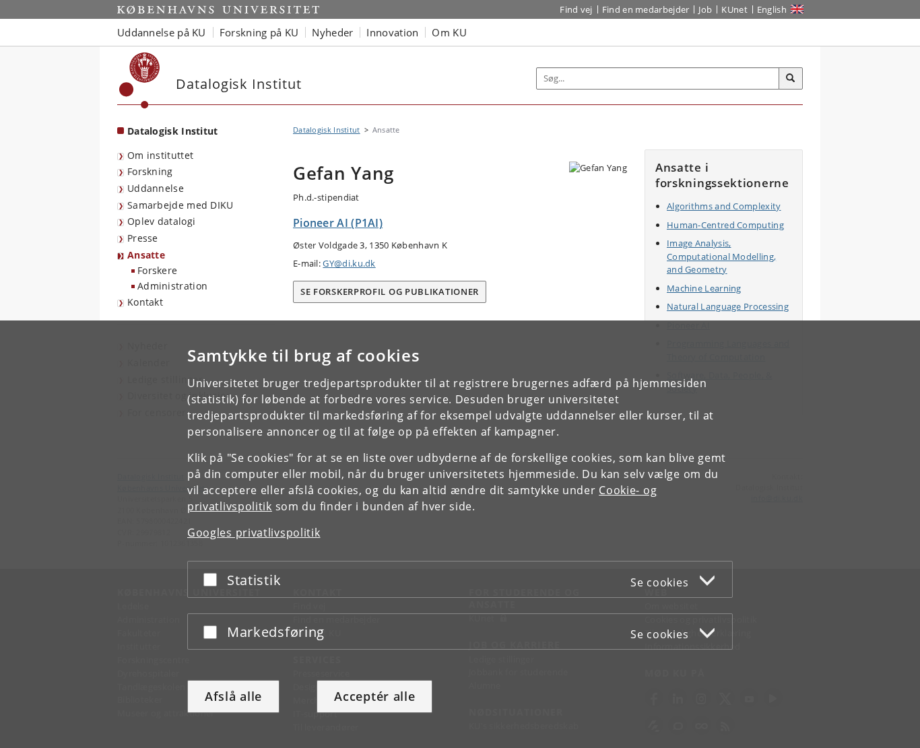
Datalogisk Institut (172, 131)
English (772, 9)
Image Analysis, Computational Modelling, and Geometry (721, 256)
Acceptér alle (374, 696)
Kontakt (145, 302)
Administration (172, 285)
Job (705, 9)
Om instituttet (160, 155)
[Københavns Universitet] (139, 80)
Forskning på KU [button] (259, 32)
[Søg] (791, 78)
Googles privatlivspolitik (254, 532)
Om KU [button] (449, 32)
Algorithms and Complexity (724, 206)
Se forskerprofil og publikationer (389, 291)
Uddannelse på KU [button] (161, 32)
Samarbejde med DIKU (180, 205)
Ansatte (146, 254)
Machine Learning (704, 288)
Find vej (576, 9)
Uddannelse (155, 188)
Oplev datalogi (161, 221)
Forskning (150, 171)
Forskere (157, 270)
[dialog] (460, 534)
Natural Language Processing (728, 306)
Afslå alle (233, 696)
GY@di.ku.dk (349, 263)
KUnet (734, 9)
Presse (142, 238)
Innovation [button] (392, 32)
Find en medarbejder (646, 9)
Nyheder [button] (332, 32)
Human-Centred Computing (725, 225)
